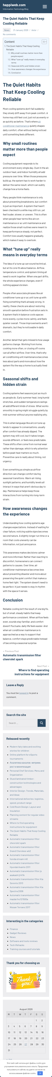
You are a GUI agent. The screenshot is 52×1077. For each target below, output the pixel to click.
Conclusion (16, 72)
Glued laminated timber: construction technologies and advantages (25, 782)
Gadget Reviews (18, 933)
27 (26, 1044)
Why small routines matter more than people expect (26, 54)
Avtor (33, 30)
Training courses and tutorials (25, 949)
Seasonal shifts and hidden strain (25, 66)
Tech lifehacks (17, 945)
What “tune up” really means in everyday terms (28, 61)
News (6, 30)
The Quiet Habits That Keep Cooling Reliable (23, 48)
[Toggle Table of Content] (43, 41)
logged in (24, 693)
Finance (14, 929)
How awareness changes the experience (28, 69)
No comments (9, 34)
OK (40, 1073)
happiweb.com (14, 5)
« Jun (9, 1059)
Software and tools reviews (24, 941)
